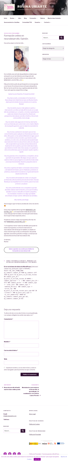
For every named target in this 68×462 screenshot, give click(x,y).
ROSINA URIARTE (32, 6)
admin (17, 33)
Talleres (42, 18)
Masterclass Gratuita (54, 18)
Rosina (12, 18)
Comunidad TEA (27, 22)
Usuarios (37, 22)
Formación (33, 18)
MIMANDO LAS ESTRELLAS (16, 221)
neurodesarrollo (21, 262)
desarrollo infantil (18, 260)
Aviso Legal (32, 414)
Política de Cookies (34, 424)
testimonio (32, 262)
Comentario (8, 319)
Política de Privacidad (35, 434)
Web (5, 359)
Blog (25, 18)
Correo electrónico (11, 350)
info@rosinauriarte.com (9, 416)
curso (8, 260)
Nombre (7, 341)
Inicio (5, 18)
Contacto (47, 22)
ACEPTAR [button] (37, 459)
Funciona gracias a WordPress (50, 454)
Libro (19, 18)
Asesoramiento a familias (11, 22)
